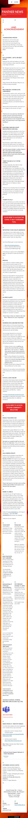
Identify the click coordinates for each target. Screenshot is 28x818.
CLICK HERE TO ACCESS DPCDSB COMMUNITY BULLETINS (14, 407)
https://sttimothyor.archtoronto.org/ (13, 740)
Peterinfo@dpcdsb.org (20, 805)
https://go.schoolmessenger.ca (12, 245)
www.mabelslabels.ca (13, 512)
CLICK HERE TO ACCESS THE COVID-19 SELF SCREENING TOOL (14, 220)
